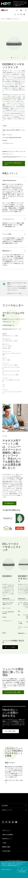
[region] (15, 520)
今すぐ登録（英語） (10, 731)
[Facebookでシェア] (15, 15)
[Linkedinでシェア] (21, 15)
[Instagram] (9, 822)
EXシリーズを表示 (10, 647)
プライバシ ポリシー (6, 869)
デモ (3, 386)
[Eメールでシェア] (24, 15)
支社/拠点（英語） (6, 348)
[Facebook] (3, 822)
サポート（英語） (6, 360)
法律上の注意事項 (7, 834)
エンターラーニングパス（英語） (10, 365)
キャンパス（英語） (7, 346)
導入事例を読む (9, 503)
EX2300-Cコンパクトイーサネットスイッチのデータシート (13, 153)
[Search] (16, 10)
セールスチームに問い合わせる (13, 163)
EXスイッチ (5, 203)
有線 (10, 209)
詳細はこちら (18, 5)
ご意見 (4, 843)
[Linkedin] (12, 822)
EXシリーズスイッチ (7, 117)
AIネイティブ (16, 771)
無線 (16, 209)
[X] (6, 822)
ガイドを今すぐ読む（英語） (13, 692)
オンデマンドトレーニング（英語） (10, 374)
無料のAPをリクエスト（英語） (14, 293)
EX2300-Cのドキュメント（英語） (10, 335)
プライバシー (6, 830)
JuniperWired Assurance (10, 98)
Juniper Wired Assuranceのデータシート (13, 156)
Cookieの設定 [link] (6, 851)
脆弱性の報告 (6, 847)
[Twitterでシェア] (18, 15)
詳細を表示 (21, 633)
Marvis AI (19, 106)
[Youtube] (16, 822)
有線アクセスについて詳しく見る (14, 780)
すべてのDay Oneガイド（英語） (10, 340)
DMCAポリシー (7, 838)
